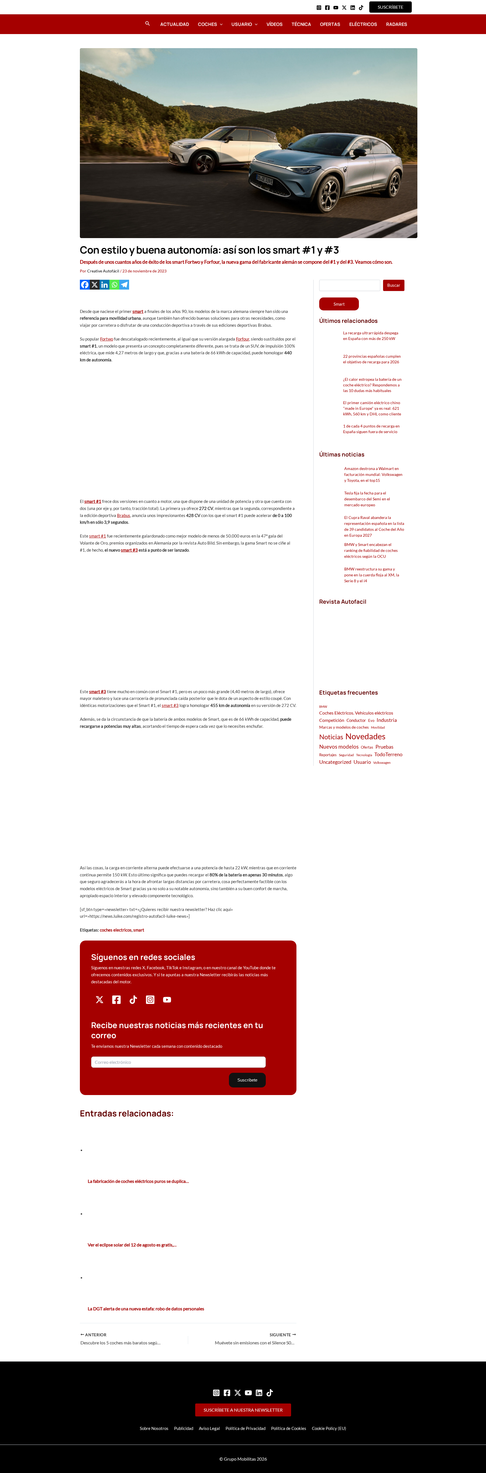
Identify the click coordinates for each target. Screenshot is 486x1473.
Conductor (356, 720)
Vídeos (275, 24)
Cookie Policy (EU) (329, 1428)
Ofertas (330, 24)
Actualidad (174, 24)
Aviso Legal (209, 1428)
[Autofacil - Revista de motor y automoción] (95, 23)
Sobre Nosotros (154, 1428)
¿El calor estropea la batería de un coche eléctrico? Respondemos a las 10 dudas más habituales (372, 385)
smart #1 (92, 501)
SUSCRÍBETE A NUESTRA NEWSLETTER (243, 1409)
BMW (323, 706)
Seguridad (346, 755)
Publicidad (183, 1428)
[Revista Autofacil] (361, 640)
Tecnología (364, 755)
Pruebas (384, 747)
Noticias (331, 737)
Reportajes (328, 755)
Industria (387, 720)
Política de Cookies (288, 1428)
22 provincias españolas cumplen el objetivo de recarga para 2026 (372, 359)
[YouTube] (335, 7)
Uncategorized (335, 762)
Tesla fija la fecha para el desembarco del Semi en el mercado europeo (367, 499)
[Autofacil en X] (99, 1002)
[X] (95, 285)
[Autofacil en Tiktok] (133, 1002)
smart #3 (129, 549)
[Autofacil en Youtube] (167, 1001)
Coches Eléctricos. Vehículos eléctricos (356, 712)
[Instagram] (318, 7)
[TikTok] (361, 7)
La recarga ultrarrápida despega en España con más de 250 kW (370, 335)
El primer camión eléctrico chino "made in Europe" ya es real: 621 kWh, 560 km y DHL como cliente (372, 408)
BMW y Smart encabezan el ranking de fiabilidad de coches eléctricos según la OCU (371, 550)
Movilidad (378, 727)
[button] (390, 7)
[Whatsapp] (114, 285)
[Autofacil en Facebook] (116, 1002)
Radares (396, 24)
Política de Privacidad (246, 1428)
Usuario (241, 24)
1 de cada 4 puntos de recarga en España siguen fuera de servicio (371, 429)
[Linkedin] (352, 7)
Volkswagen (382, 762)
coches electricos (116, 929)
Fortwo (106, 338)
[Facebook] (327, 7)
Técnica (301, 24)
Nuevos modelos (339, 746)
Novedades (365, 736)
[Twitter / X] (344, 7)
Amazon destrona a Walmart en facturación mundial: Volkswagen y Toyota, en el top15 (373, 474)
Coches (207, 24)
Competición (331, 720)
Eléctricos (363, 24)
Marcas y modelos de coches (344, 727)
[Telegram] (124, 285)
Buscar (393, 285)
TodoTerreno (388, 754)
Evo (371, 720)
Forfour (242, 338)
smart (137, 311)
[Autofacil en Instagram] (150, 1002)
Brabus (123, 515)
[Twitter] (237, 1392)
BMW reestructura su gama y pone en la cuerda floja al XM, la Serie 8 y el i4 (371, 575)
